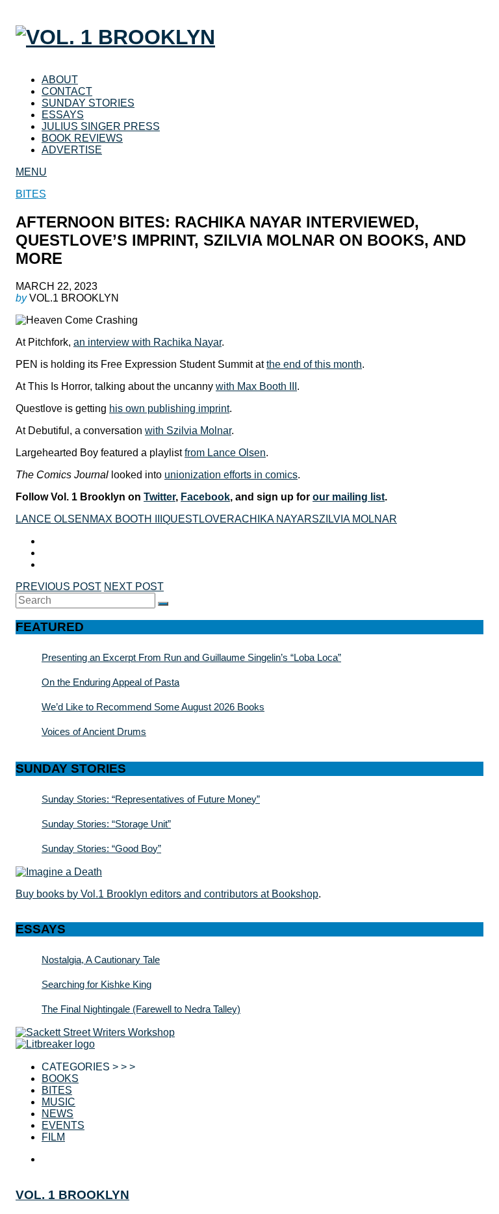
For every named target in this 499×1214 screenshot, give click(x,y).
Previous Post (58, 586)
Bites (31, 194)
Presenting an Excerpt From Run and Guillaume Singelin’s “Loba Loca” (191, 657)
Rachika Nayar (269, 518)
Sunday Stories (88, 103)
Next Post (134, 586)
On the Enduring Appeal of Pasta (110, 682)
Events (63, 1125)
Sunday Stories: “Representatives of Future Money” (151, 799)
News (57, 1113)
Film (53, 1137)
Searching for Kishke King (96, 984)
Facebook (205, 496)
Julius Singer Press (101, 126)
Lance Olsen (53, 518)
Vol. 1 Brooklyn (72, 1195)
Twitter (159, 496)
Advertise (72, 149)
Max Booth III (126, 518)
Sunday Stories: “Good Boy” (101, 848)
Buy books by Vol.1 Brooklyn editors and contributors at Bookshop (167, 893)
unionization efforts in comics (231, 474)
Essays (63, 114)
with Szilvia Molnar (188, 430)
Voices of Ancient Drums (94, 731)
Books (60, 1078)
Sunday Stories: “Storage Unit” (106, 823)
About (60, 79)
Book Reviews (82, 138)
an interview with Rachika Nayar (147, 342)
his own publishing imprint (169, 408)
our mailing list (349, 496)
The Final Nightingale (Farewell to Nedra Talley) (141, 1008)
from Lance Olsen (225, 452)
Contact (67, 91)
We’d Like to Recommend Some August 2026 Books (153, 706)
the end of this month (314, 364)
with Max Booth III (256, 386)
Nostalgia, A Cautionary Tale (101, 959)
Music (58, 1101)
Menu (31, 171)
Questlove (194, 518)
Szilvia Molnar (354, 518)
